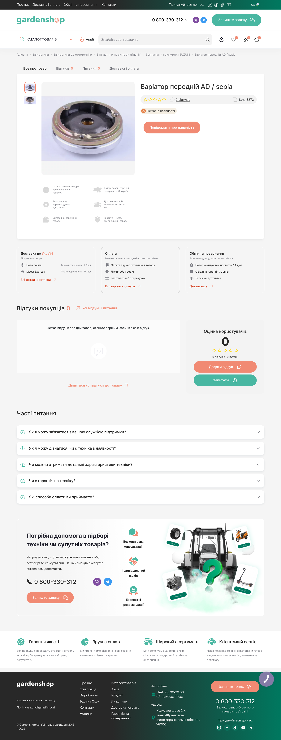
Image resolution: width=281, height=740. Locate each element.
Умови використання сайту (36, 700)
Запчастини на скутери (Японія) (119, 54)
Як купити (119, 701)
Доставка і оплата (46, 4)
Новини (86, 714)
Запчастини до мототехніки (73, 54)
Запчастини (40, 54)
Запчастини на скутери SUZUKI (168, 54)
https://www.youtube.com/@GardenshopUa (243, 727)
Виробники (89, 695)
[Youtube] (229, 4)
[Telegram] (235, 4)
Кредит (117, 695)
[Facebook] (216, 4)
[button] (30, 87)
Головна (22, 54)
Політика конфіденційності (36, 707)
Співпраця (88, 689)
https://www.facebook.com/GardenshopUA (227, 727)
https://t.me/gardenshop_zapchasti (251, 727)
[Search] (207, 39)
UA (253, 4)
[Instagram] (210, 4)
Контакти (109, 4)
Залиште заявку (233, 20)
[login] (221, 39)
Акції (115, 689)
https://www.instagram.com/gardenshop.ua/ (219, 727)
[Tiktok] (222, 4)
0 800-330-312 (167, 19)
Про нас (23, 4)
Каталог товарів (123, 683)
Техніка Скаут (90, 701)
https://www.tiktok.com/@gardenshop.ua (235, 727)
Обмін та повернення (80, 4)
